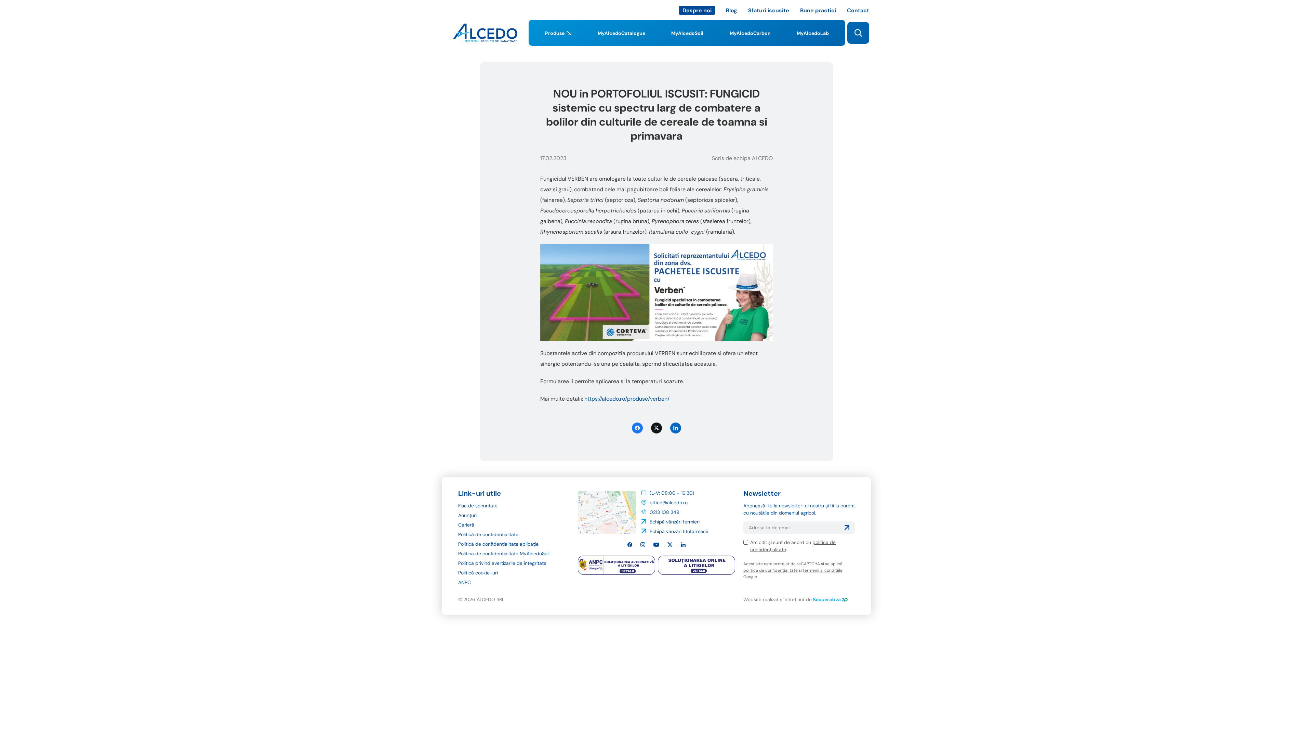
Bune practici (818, 10)
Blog (731, 10)
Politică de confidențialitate (488, 534)
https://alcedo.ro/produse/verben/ (626, 398)
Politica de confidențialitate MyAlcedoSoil (503, 553)
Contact (858, 10)
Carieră (466, 525)
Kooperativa (827, 599)
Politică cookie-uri (478, 573)
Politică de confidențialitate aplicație (498, 544)
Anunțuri (467, 515)
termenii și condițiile (823, 570)
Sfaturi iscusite (768, 10)
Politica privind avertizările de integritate (502, 563)
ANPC (464, 582)
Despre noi (697, 10)
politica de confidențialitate (770, 570)
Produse (555, 33)
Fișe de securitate (478, 506)
